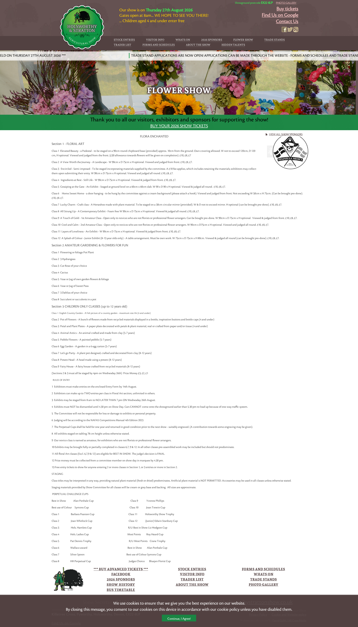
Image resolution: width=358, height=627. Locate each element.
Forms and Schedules (158, 44)
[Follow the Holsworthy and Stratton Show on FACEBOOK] (284, 29)
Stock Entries (124, 39)
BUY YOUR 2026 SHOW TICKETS (179, 126)
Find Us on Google (280, 15)
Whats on (182, 39)
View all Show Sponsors (286, 134)
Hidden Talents (233, 44)
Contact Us (287, 21)
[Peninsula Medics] (291, 150)
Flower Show (243, 39)
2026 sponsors (211, 39)
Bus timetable (121, 589)
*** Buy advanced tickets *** (121, 569)
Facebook (121, 574)
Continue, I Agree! (179, 618)
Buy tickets (287, 8)
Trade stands (274, 39)
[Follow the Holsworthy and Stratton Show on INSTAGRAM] (295, 29)
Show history (121, 584)
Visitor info (155, 39)
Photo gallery (286, 2)
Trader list (122, 44)
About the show (198, 44)
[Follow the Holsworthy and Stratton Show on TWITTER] (290, 29)
